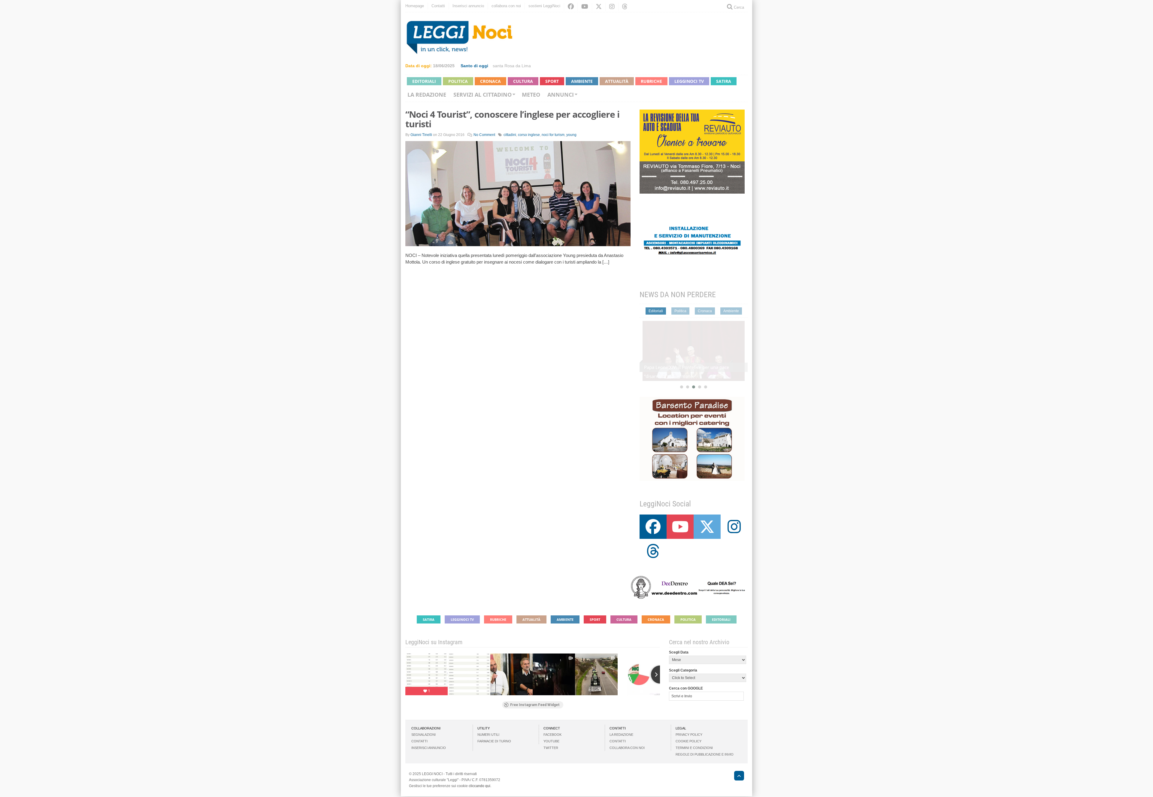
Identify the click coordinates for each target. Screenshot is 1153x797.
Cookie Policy (688, 741)
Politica (458, 81)
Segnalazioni (423, 734)
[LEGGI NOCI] (736, 776)
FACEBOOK (552, 734)
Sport (552, 81)
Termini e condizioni (694, 748)
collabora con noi (506, 6)
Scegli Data (678, 652)
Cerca (738, 7)
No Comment (484, 135)
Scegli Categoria (683, 670)
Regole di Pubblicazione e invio (705, 754)
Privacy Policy (689, 734)
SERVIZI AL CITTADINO (482, 94)
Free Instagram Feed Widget (535, 705)
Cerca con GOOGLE (686, 688)
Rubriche (651, 81)
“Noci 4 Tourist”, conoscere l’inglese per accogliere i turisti (512, 119)
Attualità (616, 81)
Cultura (523, 81)
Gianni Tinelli (421, 135)
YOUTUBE (551, 741)
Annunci (560, 94)
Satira (723, 81)
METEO (531, 94)
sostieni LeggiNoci (544, 6)
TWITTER (550, 748)
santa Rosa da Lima (512, 65)
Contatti (438, 6)
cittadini (510, 135)
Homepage (414, 6)
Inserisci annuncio (468, 6)
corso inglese (529, 135)
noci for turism (553, 135)
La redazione (426, 94)
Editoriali (424, 81)
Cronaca (490, 81)
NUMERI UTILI (488, 734)
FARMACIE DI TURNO (494, 741)
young (571, 135)
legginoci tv (689, 81)
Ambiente (582, 81)
